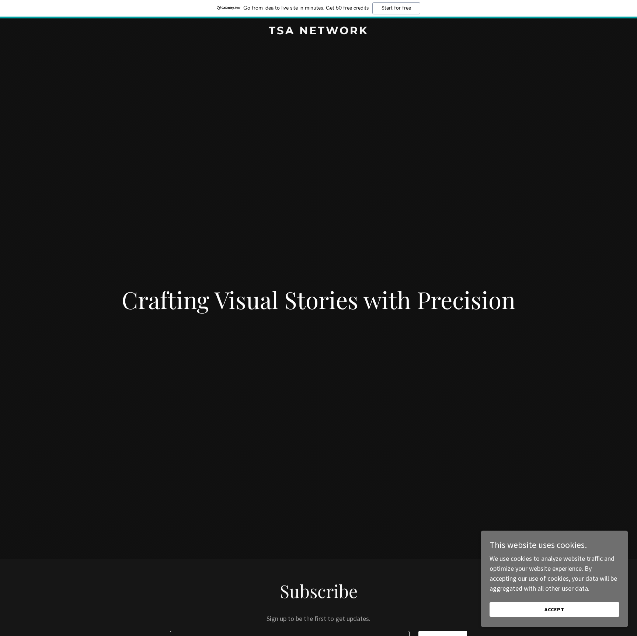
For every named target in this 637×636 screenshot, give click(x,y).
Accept (554, 609)
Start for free (396, 8)
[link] (318, 32)
